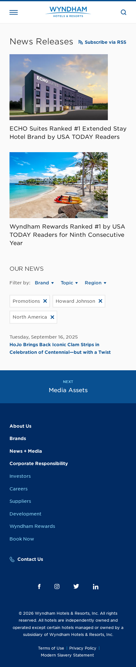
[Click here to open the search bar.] (124, 12)
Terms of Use (51, 648)
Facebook (39, 586)
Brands (17, 438)
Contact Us (30, 559)
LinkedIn (95, 586)
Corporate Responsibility (38, 463)
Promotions (26, 301)
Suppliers (20, 501)
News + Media (25, 451)
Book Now (21, 538)
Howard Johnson (75, 301)
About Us (20, 426)
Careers (18, 488)
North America (30, 317)
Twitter (76, 586)
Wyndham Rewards (32, 526)
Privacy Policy (82, 648)
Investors (20, 476)
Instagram (56, 586)
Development (25, 513)
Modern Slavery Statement (67, 655)
